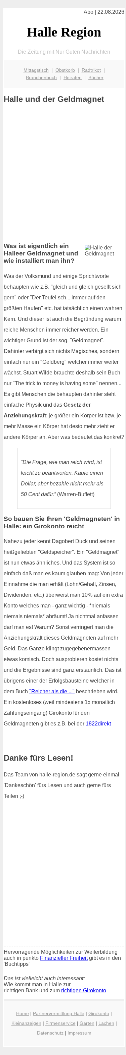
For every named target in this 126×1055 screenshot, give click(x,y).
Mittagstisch (36, 70)
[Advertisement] (63, 173)
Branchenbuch (41, 77)
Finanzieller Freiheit (64, 958)
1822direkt (98, 723)
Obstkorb (65, 70)
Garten (87, 1023)
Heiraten (73, 77)
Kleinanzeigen (26, 1023)
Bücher (95, 77)
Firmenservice (60, 1023)
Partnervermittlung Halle (58, 1013)
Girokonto (98, 1013)
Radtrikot (91, 70)
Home (22, 1013)
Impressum (79, 1033)
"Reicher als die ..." (52, 691)
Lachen (106, 1023)
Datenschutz (50, 1033)
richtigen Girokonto (83, 990)
